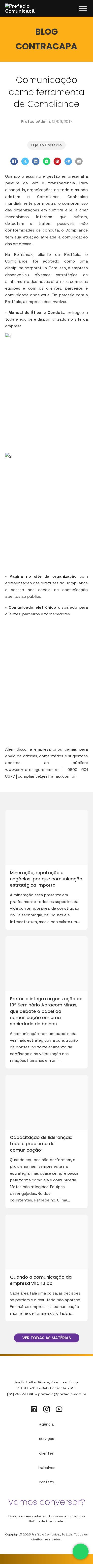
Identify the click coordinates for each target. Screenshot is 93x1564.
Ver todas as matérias (46, 1338)
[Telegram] (68, 161)
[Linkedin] (34, 1409)
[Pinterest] (57, 161)
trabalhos (46, 1467)
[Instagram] (47, 1409)
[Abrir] (83, 8)
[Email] (79, 161)
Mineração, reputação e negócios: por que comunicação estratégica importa (46, 878)
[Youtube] (59, 1409)
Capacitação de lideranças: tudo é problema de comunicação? (41, 1143)
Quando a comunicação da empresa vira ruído (41, 1280)
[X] (25, 161)
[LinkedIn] (35, 161)
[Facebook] (14, 161)
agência (46, 1424)
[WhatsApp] (46, 161)
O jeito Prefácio (46, 145)
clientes (46, 1453)
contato (46, 1482)
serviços (46, 1438)
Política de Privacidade (46, 1521)
